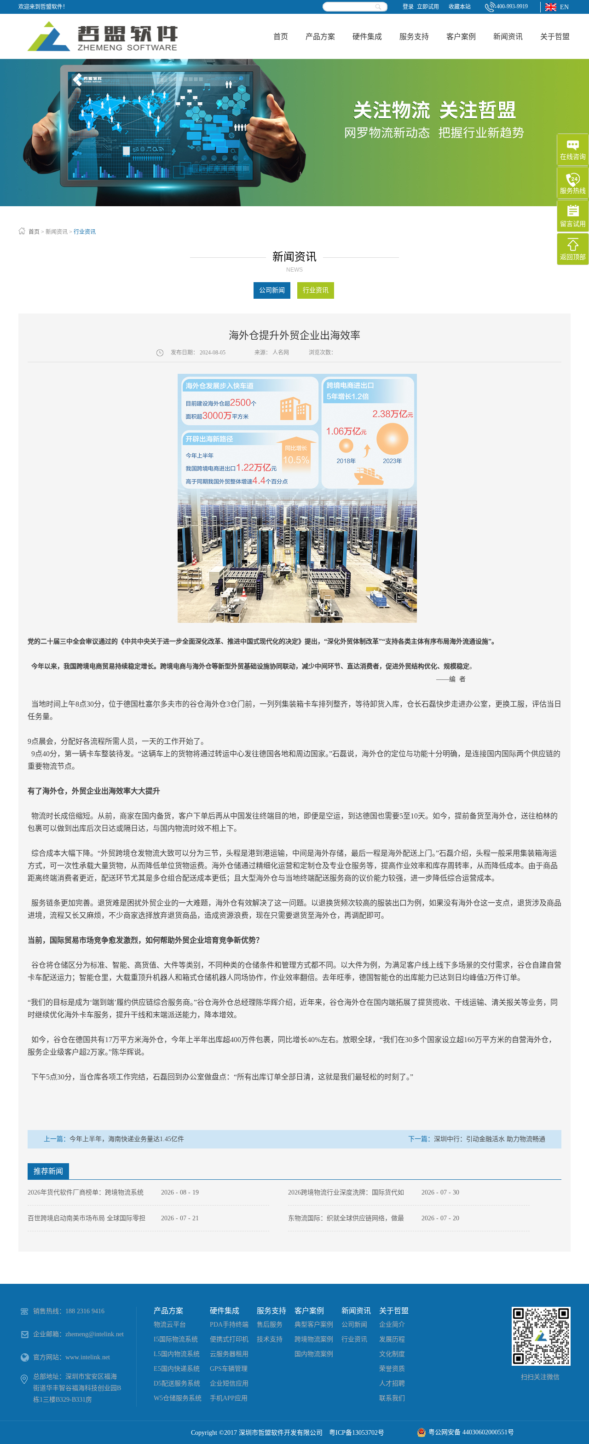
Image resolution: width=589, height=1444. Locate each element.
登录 (408, 7)
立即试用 (428, 7)
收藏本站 (460, 7)
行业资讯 (85, 232)
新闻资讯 (57, 232)
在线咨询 (573, 156)
